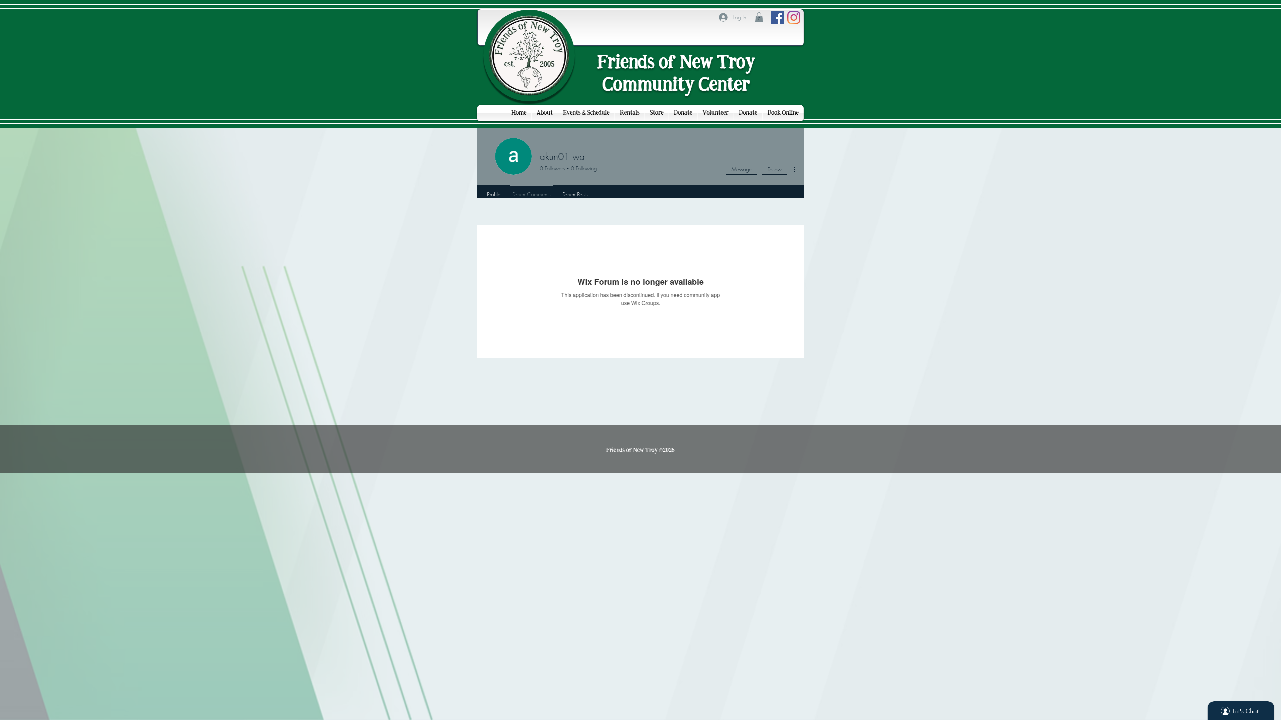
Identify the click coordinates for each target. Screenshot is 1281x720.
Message (742, 169)
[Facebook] (777, 17)
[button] (759, 17)
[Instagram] (793, 17)
